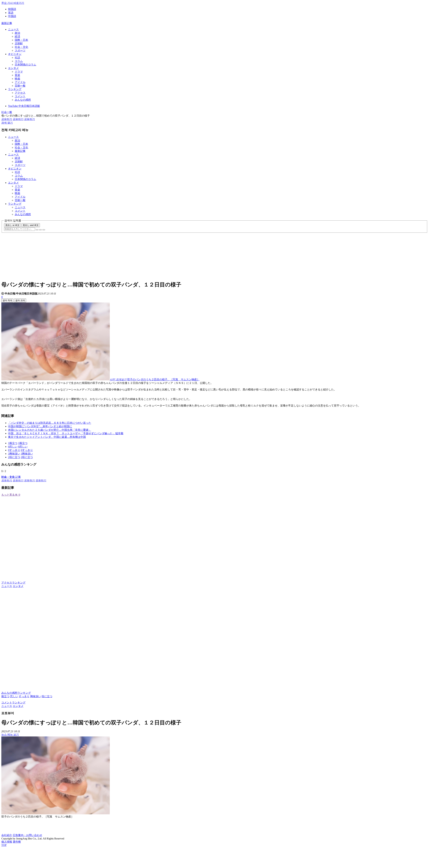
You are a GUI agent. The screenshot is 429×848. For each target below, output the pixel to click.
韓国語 (12, 9)
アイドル (20, 82)
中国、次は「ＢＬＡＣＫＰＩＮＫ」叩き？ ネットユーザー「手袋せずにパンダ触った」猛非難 (65, 433)
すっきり (24, 696)
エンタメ (13, 68)
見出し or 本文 (12, 225)
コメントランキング (13, 702)
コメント (20, 96)
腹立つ (5, 696)
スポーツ (20, 50)
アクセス (20, 92)
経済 (17, 36)
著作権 (17, 841)
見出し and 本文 (31, 225)
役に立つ (47, 696)
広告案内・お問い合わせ (27, 835)
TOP (4, 845)
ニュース (13, 29)
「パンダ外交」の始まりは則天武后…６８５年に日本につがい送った (49, 422)
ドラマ (19, 71)
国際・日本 (21, 40)
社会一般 (6, 112)
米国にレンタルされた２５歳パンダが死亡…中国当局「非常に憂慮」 (49, 429)
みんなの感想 (23, 99)
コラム (19, 61)
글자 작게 (7, 300)
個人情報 (6, 841)
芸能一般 (20, 85)
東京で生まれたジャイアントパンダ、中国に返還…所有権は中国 (47, 436)
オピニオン (14, 54)
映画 (17, 78)
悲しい (14, 696)
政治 (17, 32)
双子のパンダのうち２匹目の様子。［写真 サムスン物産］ (163, 379)
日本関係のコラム (25, 64)
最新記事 (6, 23)
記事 (11, 477)
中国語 (12, 16)
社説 (17, 57)
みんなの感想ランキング (16, 692)
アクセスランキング (13, 582)
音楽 (17, 75)
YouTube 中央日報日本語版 (24, 106)
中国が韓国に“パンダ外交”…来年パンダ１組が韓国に (40, 426)
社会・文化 (21, 47)
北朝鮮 (19, 43)
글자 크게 (20, 300)
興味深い (35, 696)
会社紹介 (6, 835)
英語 (10, 12)
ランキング (14, 89)
